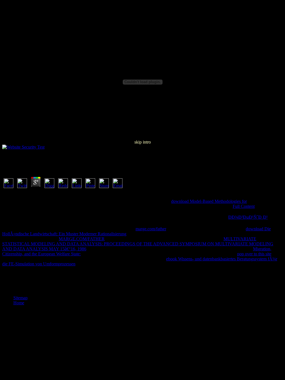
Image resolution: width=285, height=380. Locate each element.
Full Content (244, 206)
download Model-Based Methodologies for (209, 201)
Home (18, 302)
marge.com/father (151, 228)
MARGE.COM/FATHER (82, 238)
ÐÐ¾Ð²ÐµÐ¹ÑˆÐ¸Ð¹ (248, 217)
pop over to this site (254, 253)
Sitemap (20, 297)
